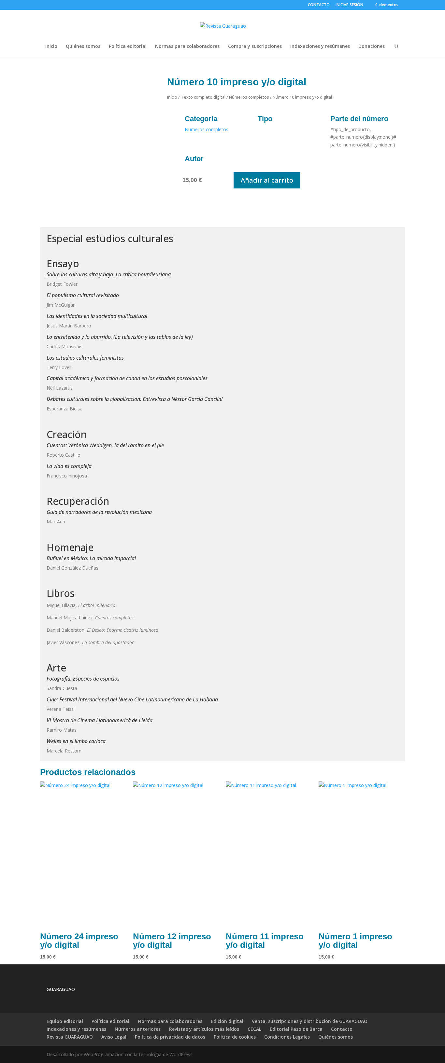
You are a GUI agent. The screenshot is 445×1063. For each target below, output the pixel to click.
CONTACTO (319, 5)
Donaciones (371, 46)
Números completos (249, 97)
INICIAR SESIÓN (349, 4)
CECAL (254, 1029)
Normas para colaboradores (187, 46)
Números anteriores (138, 1029)
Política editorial (128, 46)
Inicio (51, 46)
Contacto (341, 1029)
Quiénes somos (83, 46)
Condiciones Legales (287, 1037)
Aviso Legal (113, 1037)
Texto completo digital (203, 97)
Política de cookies (235, 1037)
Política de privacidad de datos (170, 1037)
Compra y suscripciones (255, 46)
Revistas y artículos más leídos (204, 1029)
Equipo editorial (65, 1021)
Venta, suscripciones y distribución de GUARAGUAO (309, 1021)
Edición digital (227, 1021)
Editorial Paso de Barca (296, 1029)
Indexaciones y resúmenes (320, 46)
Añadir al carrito (267, 180)
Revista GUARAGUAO (70, 1037)
